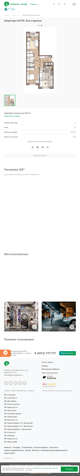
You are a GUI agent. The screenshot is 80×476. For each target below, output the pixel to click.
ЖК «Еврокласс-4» (11, 407)
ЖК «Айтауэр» (9, 435)
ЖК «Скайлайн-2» (10, 398)
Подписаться (5, 355)
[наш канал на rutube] (15, 383)
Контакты (53, 447)
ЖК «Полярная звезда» (12, 413)
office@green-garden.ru (13, 375)
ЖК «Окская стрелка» (12, 404)
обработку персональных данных (46, 468)
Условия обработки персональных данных (57, 390)
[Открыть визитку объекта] (32, 147)
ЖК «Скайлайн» (10, 395)
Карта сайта (9, 453)
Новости (8, 447)
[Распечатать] (42, 147)
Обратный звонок (67, 353)
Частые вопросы (41, 447)
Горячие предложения (14, 450)
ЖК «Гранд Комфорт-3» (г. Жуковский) (18, 423)
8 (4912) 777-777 (45, 353)
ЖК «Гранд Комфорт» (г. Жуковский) (17, 429)
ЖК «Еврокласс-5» (11, 420)
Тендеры (16, 447)
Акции (28, 450)
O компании (27, 447)
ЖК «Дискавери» (10, 401)
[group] (40, 60)
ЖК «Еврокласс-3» (11, 439)
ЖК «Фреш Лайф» (10, 442)
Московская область (50, 369)
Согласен (69, 469)
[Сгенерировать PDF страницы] (37, 147)
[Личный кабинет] (65, 4)
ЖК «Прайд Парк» (10, 417)
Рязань (45, 366)
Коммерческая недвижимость (54, 450)
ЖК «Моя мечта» (10, 410)
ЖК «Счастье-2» (10, 432)
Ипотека (35, 450)
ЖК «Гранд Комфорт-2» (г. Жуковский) (18, 426)
